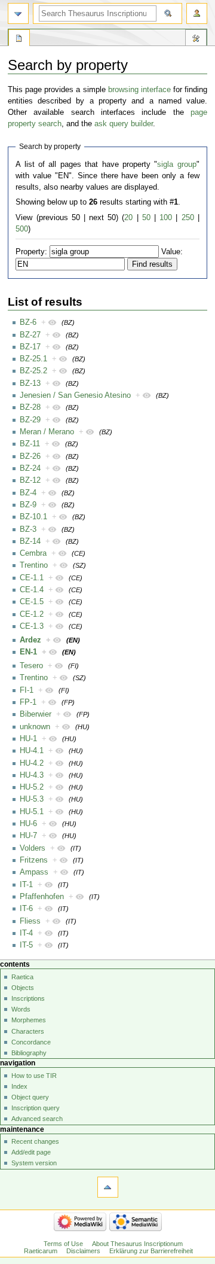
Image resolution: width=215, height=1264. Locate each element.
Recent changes (35, 1141)
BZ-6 (28, 322)
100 (165, 218)
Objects (22, 987)
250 (188, 218)
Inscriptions (28, 998)
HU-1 (28, 739)
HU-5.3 (32, 799)
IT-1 (26, 885)
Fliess (30, 921)
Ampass (34, 872)
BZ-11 (30, 444)
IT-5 (26, 945)
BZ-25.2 (33, 371)
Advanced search (37, 1118)
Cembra (33, 553)
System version (34, 1162)
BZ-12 (30, 480)
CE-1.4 (32, 590)
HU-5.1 (32, 812)
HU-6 (28, 824)
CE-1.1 (32, 578)
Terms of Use (63, 1243)
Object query (30, 1097)
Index (19, 1086)
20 (128, 218)
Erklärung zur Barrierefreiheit (151, 1250)
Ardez (30, 640)
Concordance (31, 1042)
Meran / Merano (47, 432)
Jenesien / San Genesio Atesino (75, 395)
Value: (172, 252)
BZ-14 (30, 541)
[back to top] (107, 1187)
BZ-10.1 (33, 517)
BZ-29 (30, 420)
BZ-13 (30, 383)
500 (22, 229)
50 (146, 218)
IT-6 (26, 908)
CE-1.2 (32, 614)
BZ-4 (28, 493)
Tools (196, 39)
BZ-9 (28, 505)
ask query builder (123, 124)
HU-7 (28, 836)
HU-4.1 (32, 751)
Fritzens (34, 860)
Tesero (31, 666)
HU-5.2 (32, 787)
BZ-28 (30, 407)
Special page (19, 39)
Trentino (34, 565)
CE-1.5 (32, 602)
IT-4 (26, 933)
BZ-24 (30, 468)
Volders (32, 848)
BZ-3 (28, 529)
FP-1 (28, 702)
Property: (31, 252)
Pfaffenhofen (42, 897)
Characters (27, 1031)
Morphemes (28, 1020)
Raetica (22, 976)
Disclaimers (83, 1250)
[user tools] (196, 13)
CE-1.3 (32, 626)
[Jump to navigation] (18, 13)
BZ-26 (30, 456)
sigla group (176, 164)
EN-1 (28, 652)
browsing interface (139, 90)
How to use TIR (34, 1075)
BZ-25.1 (33, 359)
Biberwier (35, 714)
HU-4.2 (32, 763)
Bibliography (29, 1052)
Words (20, 1009)
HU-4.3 (32, 775)
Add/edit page (31, 1152)
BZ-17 (30, 347)
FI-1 (26, 690)
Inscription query (35, 1107)
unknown (35, 727)
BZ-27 (30, 335)
